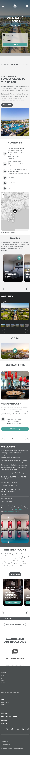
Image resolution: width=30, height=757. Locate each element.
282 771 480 (18, 509)
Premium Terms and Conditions (10, 692)
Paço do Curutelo (6, 707)
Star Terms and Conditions (9, 695)
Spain (2, 680)
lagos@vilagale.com (20, 169)
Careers (4, 720)
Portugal (4, 682)
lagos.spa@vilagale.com (11, 511)
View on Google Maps (7, 232)
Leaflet (18, 230)
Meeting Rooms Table (14, 624)
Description (5, 65)
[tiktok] (28, 729)
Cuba (2, 678)
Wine (2, 699)
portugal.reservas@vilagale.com (18, 173)
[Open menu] (3, 6)
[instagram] (12, 729)
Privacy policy (4, 741)
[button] (15, 211)
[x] (7, 729)
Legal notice (4, 737)
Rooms (22, 65)
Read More (7, 105)
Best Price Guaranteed (9, 717)
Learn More (15, 574)
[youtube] (17, 729)
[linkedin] (23, 729)
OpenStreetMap (25, 230)
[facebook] (2, 729)
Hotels (3, 672)
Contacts (14, 65)
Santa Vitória (5, 702)
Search (15, 44)
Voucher (4, 723)
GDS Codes (4, 713)
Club (2, 689)
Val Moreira (4, 704)
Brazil (3, 675)
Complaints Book (5, 744)
